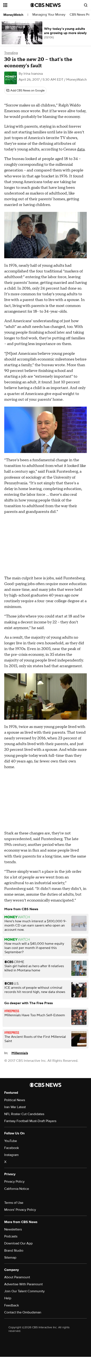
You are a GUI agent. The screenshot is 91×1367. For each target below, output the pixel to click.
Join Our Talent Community (24, 1291)
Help (7, 1298)
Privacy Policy (14, 1181)
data (81, 149)
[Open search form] (86, 5)
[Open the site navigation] (16, 5)
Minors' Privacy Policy (20, 1209)
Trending (11, 53)
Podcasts (10, 1236)
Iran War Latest (15, 1107)
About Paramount (17, 1277)
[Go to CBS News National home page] (45, 5)
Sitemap (10, 1257)
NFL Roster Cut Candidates (24, 1114)
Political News (14, 1100)
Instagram (11, 1155)
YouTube (10, 1141)
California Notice (16, 1188)
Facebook (11, 1148)
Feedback (11, 1305)
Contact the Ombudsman (22, 1312)
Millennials (19, 1053)
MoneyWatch (13, 15)
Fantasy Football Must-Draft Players (30, 1121)
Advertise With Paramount (23, 1284)
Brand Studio (13, 1250)
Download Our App (18, 1243)
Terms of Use (13, 1202)
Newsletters (13, 1229)
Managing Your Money (48, 15)
